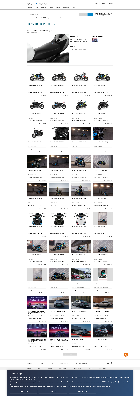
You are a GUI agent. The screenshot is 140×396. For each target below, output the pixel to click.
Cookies (90, 368)
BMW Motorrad (64, 363)
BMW (41, 363)
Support (29, 368)
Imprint (50, 368)
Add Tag (83, 14)
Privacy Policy (77, 368)
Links (39, 368)
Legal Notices (62, 368)
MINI (52, 363)
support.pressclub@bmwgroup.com (103, 15)
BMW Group (30, 363)
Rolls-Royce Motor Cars (81, 363)
